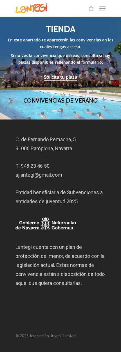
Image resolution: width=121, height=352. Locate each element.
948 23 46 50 (35, 166)
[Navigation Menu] (102, 8)
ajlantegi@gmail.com (38, 175)
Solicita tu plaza (60, 77)
